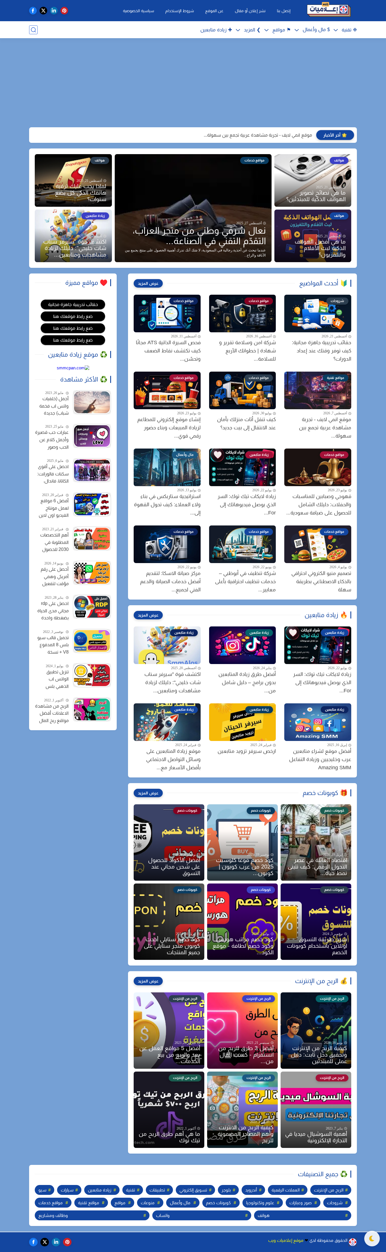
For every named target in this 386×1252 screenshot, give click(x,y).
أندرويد (251, 1190)
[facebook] (33, 10)
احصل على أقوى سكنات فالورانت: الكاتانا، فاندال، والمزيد (53, 474)
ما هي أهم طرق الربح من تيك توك (169, 1137)
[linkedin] (54, 10)
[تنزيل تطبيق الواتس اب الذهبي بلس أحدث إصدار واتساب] (92, 675)
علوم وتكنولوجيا (260, 1202)
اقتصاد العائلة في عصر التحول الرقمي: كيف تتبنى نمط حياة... (317, 866)
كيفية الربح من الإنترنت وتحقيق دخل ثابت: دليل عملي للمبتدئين (319, 1054)
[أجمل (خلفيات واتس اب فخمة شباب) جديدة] (92, 402)
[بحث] (33, 29)
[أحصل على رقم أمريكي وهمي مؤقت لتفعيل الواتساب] (92, 573)
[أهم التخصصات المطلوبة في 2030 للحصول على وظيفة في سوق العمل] (92, 539)
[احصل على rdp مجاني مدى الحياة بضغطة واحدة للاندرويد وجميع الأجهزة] (92, 607)
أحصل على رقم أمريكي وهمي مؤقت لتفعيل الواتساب (55, 577)
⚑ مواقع (281, 30)
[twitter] (43, 10)
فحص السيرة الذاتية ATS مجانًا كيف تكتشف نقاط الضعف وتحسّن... (168, 351)
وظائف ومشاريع (53, 1215)
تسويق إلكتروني (193, 1190)
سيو (42, 1190)
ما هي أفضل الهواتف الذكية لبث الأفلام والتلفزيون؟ (320, 248)
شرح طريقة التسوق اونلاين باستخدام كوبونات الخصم (317, 945)
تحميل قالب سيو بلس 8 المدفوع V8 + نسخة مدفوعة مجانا (53, 645)
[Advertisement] (193, 83)
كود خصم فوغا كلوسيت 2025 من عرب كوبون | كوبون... (245, 866)
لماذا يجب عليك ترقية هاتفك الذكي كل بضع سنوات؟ (80, 192)
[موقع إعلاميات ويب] (329, 10)
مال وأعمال (180, 1202)
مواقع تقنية (88, 1202)
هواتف (264, 1215)
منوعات (148, 1202)
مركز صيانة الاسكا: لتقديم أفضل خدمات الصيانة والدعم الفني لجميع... (170, 581)
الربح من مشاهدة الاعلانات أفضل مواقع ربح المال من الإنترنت (52, 714)
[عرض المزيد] (148, 283)
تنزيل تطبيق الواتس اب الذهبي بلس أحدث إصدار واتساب (57, 679)
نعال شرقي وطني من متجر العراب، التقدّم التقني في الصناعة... (199, 235)
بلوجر (226, 1190)
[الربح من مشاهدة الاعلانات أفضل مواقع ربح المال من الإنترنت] (92, 709)
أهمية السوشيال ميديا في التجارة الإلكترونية (316, 1137)
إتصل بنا (283, 10)
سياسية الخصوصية (138, 10)
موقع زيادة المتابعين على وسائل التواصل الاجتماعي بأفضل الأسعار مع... (173, 759)
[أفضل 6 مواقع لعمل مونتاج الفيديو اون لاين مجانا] (92, 504)
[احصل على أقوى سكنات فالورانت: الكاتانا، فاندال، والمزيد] (92, 470)
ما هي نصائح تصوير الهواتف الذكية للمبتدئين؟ (316, 195)
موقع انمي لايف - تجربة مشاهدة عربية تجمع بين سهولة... (258, 135)
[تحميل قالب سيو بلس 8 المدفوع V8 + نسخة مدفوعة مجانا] (92, 641)
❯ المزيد (252, 30)
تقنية (130, 1190)
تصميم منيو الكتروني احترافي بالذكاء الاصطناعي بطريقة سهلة (321, 581)
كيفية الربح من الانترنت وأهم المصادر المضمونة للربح (246, 1133)
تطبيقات (157, 1190)
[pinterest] (64, 10)
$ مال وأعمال (316, 29)
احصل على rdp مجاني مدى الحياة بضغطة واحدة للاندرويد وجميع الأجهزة (53, 611)
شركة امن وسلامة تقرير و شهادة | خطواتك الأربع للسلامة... (247, 351)
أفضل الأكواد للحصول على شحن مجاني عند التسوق (174, 866)
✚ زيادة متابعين (216, 30)
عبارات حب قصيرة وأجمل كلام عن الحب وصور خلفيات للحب (52, 440)
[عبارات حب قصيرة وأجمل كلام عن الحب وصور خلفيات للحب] (92, 436)
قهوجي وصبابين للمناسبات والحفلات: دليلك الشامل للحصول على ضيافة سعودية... (318, 505)
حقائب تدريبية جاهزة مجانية (73, 304)
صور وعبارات (300, 1202)
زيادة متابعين (99, 1190)
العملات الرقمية (286, 1190)
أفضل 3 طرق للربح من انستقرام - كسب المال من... (246, 1054)
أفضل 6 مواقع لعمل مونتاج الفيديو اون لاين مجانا (54, 508)
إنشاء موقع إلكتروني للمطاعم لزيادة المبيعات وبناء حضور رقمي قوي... (169, 428)
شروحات (334, 1202)
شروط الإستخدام (179, 10)
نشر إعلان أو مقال (250, 10)
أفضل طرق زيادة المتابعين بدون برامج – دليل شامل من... (247, 682)
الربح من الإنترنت (328, 1190)
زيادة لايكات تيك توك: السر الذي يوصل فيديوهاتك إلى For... (247, 505)
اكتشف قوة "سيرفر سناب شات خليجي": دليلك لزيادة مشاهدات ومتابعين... (74, 248)
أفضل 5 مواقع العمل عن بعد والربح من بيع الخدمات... (169, 1054)
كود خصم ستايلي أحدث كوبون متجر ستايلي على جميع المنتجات (172, 945)
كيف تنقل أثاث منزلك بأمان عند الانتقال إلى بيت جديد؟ (246, 423)
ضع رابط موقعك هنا (73, 316)
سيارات (67, 1190)
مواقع (119, 1202)
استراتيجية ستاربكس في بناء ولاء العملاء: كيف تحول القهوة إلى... (167, 505)
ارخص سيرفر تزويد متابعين (247, 751)
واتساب (163, 1215)
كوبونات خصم (218, 1202)
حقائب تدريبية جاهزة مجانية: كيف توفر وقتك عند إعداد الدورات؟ (321, 351)
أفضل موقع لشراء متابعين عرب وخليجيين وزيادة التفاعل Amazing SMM (320, 759)
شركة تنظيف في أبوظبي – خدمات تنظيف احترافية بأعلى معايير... (245, 581)
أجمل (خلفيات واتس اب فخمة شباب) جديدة (54, 405)
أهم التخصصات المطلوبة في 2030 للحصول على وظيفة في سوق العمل (54, 543)
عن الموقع (214, 10)
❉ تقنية (349, 30)
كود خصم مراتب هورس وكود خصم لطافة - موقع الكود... (243, 945)
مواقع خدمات (50, 1202)
